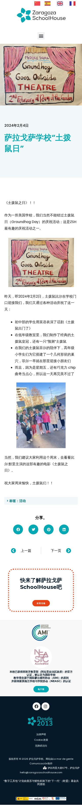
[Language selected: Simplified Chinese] (57, 3)
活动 (22, 500)
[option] (48, 3)
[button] (41, 35)
